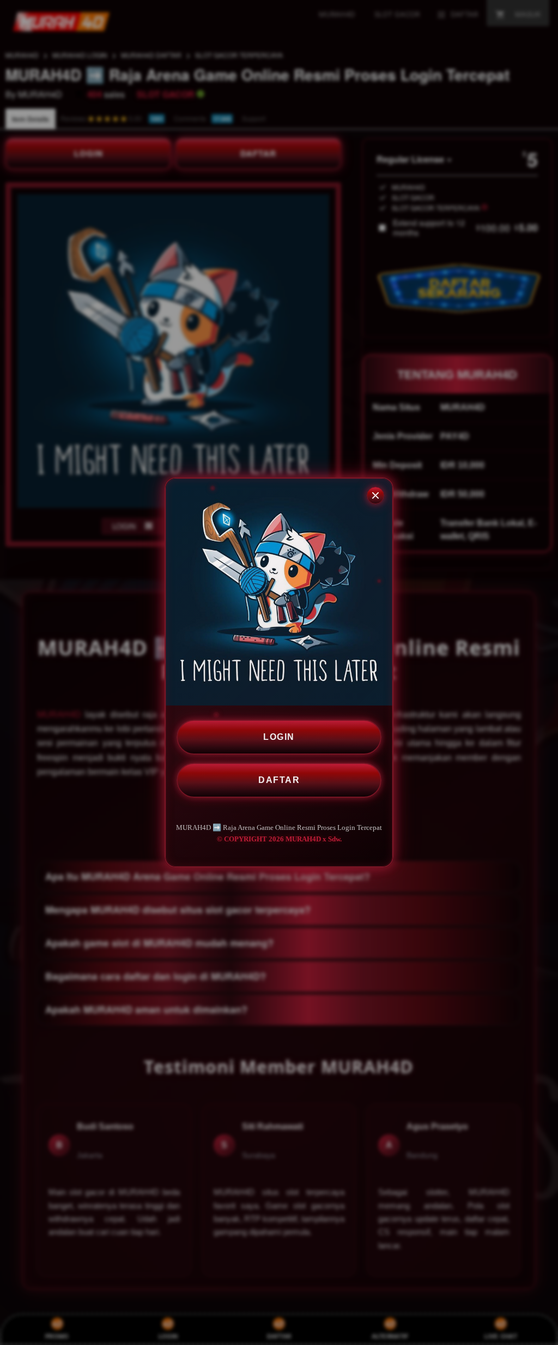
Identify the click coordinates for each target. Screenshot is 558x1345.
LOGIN (279, 737)
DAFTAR (279, 780)
